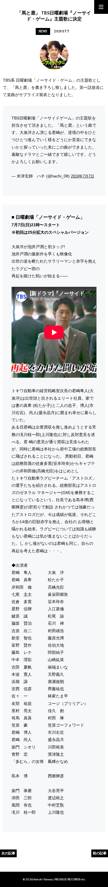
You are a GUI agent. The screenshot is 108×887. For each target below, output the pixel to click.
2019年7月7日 (82, 176)
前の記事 (100, 853)
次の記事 (8, 853)
